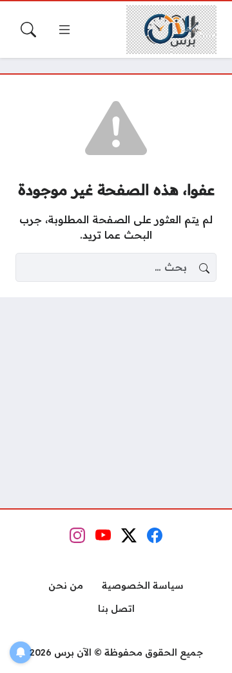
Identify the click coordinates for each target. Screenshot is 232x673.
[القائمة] (64, 29)
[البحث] (28, 29)
